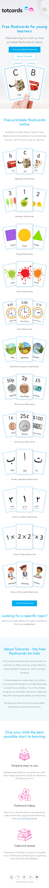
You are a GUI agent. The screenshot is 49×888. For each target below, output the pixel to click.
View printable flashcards (24, 49)
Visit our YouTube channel (24, 819)
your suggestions (27, 624)
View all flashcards (24, 603)
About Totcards (24, 56)
